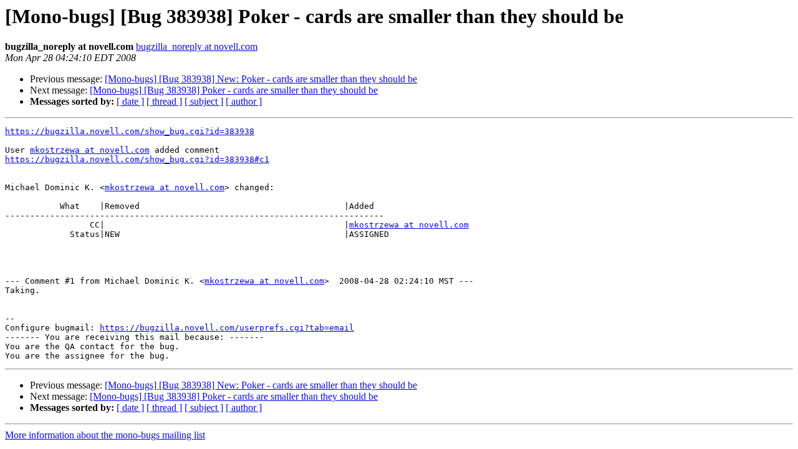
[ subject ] (204, 101)
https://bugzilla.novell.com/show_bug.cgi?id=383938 (129, 131)
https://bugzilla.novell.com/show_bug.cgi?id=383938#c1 (137, 159)
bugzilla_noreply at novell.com (196, 46)
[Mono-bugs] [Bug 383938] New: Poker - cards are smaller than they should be (261, 79)
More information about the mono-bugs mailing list (105, 435)
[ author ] (244, 101)
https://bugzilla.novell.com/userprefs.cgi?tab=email (227, 327)
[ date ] (130, 101)
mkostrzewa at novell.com (90, 150)
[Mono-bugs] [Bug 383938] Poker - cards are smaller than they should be (234, 90)
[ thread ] (164, 101)
